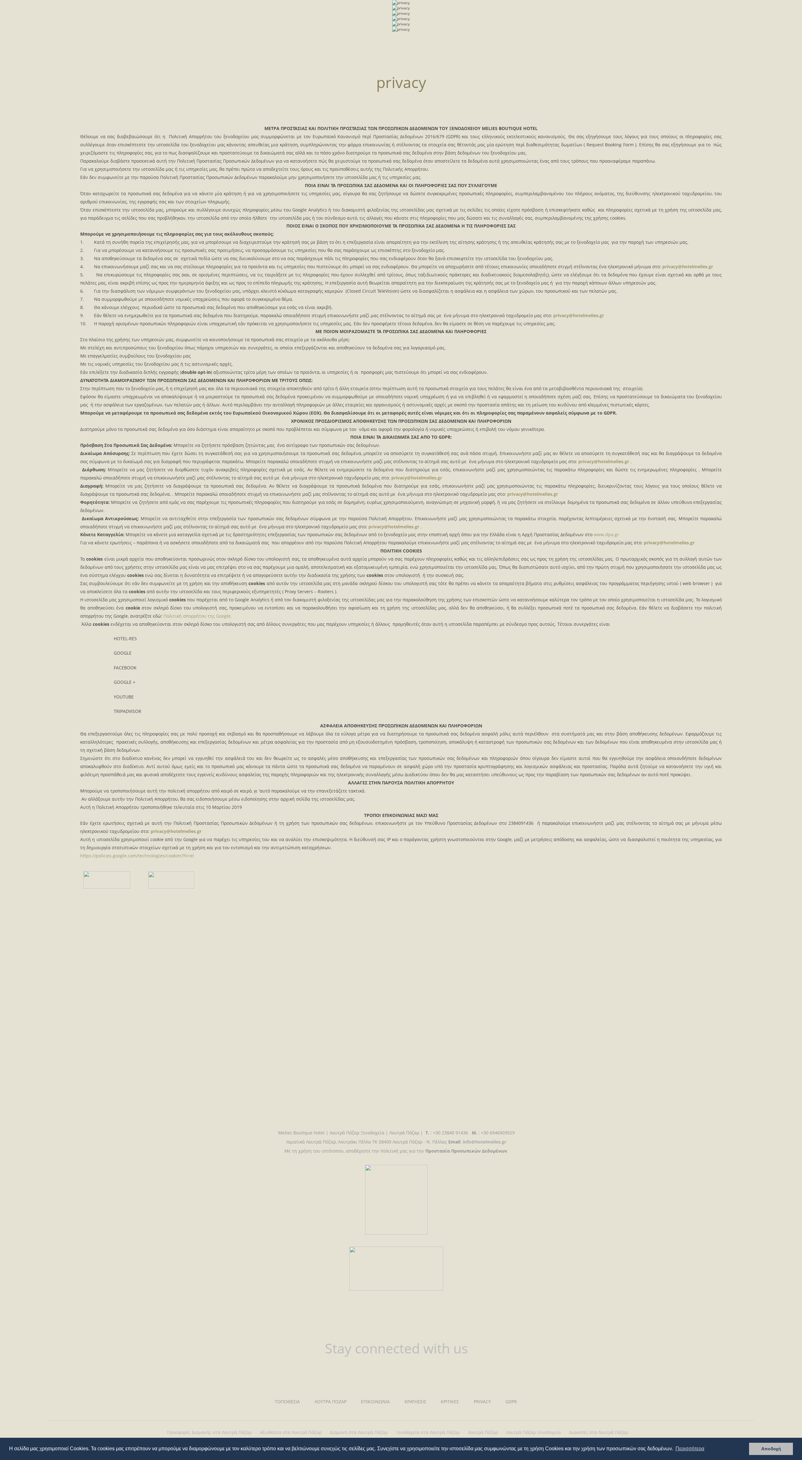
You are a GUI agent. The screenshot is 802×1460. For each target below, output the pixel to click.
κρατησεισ (415, 1402)
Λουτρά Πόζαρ (483, 1432)
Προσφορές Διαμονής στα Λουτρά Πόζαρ (209, 1432)
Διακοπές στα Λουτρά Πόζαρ (598, 1432)
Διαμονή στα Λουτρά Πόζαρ (359, 1432)
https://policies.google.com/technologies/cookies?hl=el (137, 856)
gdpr (511, 1402)
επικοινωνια (375, 1402)
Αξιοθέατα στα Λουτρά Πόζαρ (290, 1432)
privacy (80, 11)
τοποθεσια (287, 1402)
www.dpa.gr (606, 534)
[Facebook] (379, 1372)
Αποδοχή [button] (771, 1448)
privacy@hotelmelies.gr (687, 266)
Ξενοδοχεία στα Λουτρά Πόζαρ (428, 1432)
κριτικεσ (450, 1402)
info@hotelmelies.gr (484, 1142)
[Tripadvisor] (413, 1372)
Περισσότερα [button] (689, 1448)
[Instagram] (396, 1372)
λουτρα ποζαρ (330, 1402)
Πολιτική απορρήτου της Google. (198, 616)
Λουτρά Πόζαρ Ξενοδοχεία (533, 1432)
